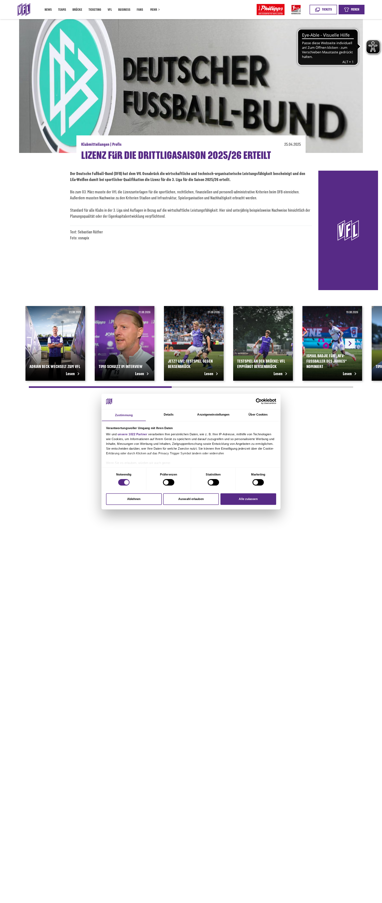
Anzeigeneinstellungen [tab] (213, 414)
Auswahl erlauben (191, 499)
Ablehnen (134, 499)
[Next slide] (350, 343)
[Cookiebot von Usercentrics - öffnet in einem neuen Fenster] (258, 401)
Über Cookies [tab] (258, 414)
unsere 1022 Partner (132, 434)
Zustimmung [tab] (124, 415)
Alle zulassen (248, 499)
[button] (155, 10)
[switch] (168, 482)
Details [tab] (168, 414)
